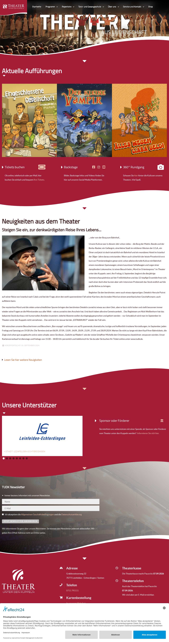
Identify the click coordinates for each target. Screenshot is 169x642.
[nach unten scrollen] (84, 209)
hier (136, 175)
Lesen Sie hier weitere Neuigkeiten (23, 360)
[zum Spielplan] (41, 168)
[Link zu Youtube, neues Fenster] (104, 167)
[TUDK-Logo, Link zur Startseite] (18, 581)
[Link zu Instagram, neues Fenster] (99, 167)
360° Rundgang (133, 167)
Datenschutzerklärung (71, 514)
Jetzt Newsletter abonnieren (20, 521)
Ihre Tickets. (39, 180)
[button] (4, 458)
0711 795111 (72, 590)
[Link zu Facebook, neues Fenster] (93, 167)
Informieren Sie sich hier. (148, 433)
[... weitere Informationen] (161, 420)
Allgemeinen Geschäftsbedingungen (37, 514)
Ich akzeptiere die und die (43, 514)
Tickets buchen (15, 167)
